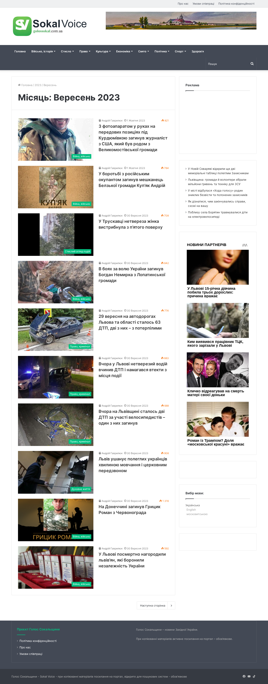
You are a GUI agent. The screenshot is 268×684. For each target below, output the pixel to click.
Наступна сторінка (152, 605)
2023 (38, 85)
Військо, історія (42, 51)
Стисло (66, 51)
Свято (142, 51)
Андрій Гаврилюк (112, 120)
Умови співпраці (203, 3)
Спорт (179, 51)
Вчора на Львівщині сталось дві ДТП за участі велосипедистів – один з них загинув (132, 417)
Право (83, 51)
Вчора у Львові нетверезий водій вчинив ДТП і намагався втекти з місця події (133, 369)
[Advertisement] (218, 121)
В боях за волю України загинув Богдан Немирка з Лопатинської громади (132, 274)
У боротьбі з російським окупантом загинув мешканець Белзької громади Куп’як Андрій (132, 179)
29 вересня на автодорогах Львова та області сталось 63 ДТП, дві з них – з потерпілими (130, 322)
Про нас (183, 3)
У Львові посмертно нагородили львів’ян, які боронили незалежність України (132, 560)
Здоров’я (198, 51)
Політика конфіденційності (236, 3)
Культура (102, 51)
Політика (161, 51)
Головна (20, 51)
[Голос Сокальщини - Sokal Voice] (50, 26)
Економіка (123, 51)
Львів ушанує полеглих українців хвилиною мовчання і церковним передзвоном (133, 464)
